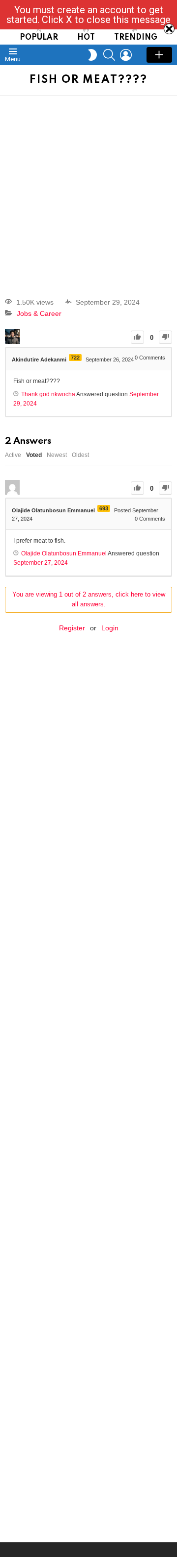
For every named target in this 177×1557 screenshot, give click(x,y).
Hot (86, 38)
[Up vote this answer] (137, 488)
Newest (57, 455)
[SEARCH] (109, 55)
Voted (34, 455)
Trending (135, 38)
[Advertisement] (88, 188)
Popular (39, 38)
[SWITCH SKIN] (92, 55)
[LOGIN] (126, 55)
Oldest (80, 455)
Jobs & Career (39, 313)
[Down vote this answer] (165, 488)
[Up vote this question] (137, 337)
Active (13, 455)
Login (109, 628)
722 (75, 357)
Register (72, 628)
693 (103, 508)
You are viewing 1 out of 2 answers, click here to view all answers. (88, 599)
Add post (159, 55)
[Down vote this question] (165, 337)
